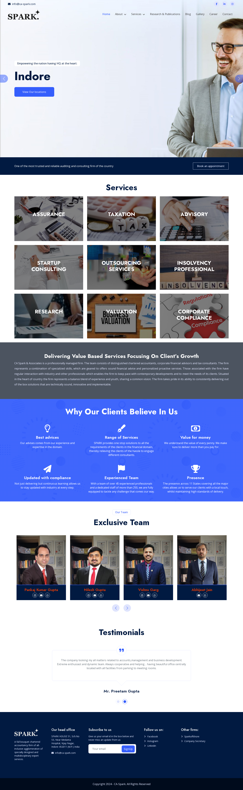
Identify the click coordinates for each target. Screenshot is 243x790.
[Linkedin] (224, 4)
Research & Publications (165, 14)
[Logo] (24, 14)
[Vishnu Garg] (95, 560)
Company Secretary (194, 741)
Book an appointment (210, 166)
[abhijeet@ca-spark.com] (145, 595)
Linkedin (151, 745)
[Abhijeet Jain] (148, 560)
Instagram (152, 741)
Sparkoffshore (191, 736)
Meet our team (31, 91)
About (119, 14)
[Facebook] (216, 4)
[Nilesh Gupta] (41, 560)
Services (136, 14)
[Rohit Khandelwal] (202, 560)
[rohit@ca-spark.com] (202, 595)
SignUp (128, 749)
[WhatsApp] (47, 595)
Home (106, 14)
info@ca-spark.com (24, 4)
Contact (228, 14)
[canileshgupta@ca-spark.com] (41, 595)
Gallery (200, 14)
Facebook (152, 736)
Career (213, 14)
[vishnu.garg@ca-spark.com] (94, 595)
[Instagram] (232, 4)
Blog (188, 14)
